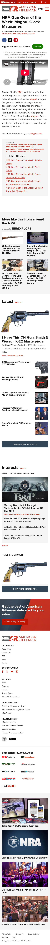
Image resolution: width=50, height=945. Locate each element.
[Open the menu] (46, 9)
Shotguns (35, 514)
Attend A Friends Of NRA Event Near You (23, 924)
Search (4, 663)
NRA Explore (7, 713)
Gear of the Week (18, 147)
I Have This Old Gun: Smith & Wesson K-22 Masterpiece (25, 339)
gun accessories (37, 149)
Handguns (17, 33)
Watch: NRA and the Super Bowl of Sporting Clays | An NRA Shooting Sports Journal (25, 520)
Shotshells (26, 514)
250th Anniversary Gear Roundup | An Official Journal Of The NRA (11, 249)
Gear (28, 147)
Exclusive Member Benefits (12, 725)
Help (4, 659)
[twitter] (10, 38)
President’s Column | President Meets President (15, 409)
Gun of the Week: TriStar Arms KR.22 (16, 424)
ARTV (4, 546)
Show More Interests (30, 588)
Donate (33, 2)
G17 (19, 92)
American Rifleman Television (18, 473)
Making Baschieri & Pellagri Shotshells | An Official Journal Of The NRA (23, 508)
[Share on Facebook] (4, 38)
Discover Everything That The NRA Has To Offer (24, 891)
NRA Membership (9, 722)
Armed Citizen (7, 693)
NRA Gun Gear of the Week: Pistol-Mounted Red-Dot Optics (23, 182)
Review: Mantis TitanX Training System (12, 378)
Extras (31, 33)
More (17, 302)
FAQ (3, 656)
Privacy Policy (6, 934)
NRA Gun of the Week (10, 696)
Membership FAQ (9, 729)
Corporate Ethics (33, 934)
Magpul (33, 99)
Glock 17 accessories (31, 151)
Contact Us (6, 652)
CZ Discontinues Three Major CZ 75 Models (16, 363)
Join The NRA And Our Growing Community (24, 857)
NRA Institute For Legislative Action (16, 709)
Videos (4, 33)
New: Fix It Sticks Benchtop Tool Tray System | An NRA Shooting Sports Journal (36, 278)
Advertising (6, 649)
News (10, 33)
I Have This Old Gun (15, 355)
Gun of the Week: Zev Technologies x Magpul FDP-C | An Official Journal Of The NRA (37, 250)
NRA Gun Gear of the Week (17, 144)
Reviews (25, 33)
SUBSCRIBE (14, 621)
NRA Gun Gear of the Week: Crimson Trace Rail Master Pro (24, 189)
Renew (25, 2)
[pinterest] (16, 38)
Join (19, 2)
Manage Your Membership (12, 733)
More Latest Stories (30, 444)
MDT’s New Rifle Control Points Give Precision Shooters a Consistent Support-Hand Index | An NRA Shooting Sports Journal (12, 280)
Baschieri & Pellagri (12, 514)
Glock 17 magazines (14, 151)
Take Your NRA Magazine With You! (20, 826)
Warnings (5, 937)
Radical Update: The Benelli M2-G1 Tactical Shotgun (15, 394)
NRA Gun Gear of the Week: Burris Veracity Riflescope (23, 175)
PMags (19, 149)
